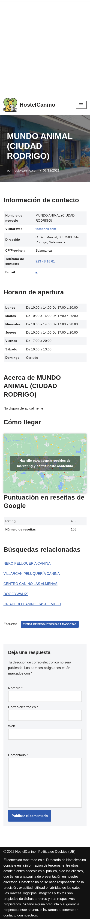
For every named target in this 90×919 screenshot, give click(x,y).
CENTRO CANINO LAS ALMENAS (30, 584)
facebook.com (46, 229)
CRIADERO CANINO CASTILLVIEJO (32, 604)
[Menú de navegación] (81, 105)
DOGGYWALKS (15, 594)
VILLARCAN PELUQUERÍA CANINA (31, 574)
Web (11, 726)
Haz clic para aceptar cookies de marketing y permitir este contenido (45, 463)
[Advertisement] (45, 47)
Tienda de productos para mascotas (49, 624)
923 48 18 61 (45, 261)
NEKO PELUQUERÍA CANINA (27, 563)
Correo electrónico (23, 707)
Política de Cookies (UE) (56, 851)
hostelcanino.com (25, 170)
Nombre (15, 688)
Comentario (18, 755)
